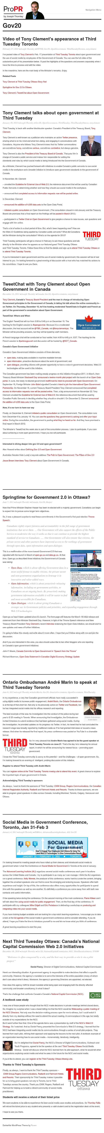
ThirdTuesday (64, 122)
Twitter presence (69, 137)
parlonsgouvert (26, 340)
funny (19, 147)
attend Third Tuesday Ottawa (84, 247)
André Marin (53, 701)
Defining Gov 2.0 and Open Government (44, 449)
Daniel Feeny (39, 1042)
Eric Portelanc (50, 905)
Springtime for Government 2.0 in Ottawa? (46, 497)
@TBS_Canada (41, 328)
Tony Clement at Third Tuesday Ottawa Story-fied (24, 81)
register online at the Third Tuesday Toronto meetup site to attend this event (43, 771)
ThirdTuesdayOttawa (80, 122)
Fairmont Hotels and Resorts (54, 789)
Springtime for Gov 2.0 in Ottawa (17, 87)
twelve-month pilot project (61, 377)
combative (55, 147)
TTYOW (96, 951)
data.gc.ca (53, 554)
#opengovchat (39, 324)
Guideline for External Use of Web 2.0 (32, 184)
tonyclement (91, 48)
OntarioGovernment (58, 692)
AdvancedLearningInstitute (54, 832)
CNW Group (59, 785)
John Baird (35, 384)
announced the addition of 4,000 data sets (22, 204)
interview (50, 623)
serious (36, 147)
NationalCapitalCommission (56, 951)
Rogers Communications (77, 785)
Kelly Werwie (29, 878)
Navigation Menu (93, 9)
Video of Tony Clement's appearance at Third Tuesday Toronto (49, 41)
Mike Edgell (35, 905)
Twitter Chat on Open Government (34, 219)
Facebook (73, 704)
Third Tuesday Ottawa (72, 1046)
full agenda (18, 917)
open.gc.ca (40, 554)
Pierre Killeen (90, 898)
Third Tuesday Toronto (65, 54)
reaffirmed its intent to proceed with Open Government (69, 380)
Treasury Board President (36, 299)
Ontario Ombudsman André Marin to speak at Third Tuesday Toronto (50, 684)
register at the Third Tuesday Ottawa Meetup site (50, 1058)
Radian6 (33, 789)
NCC (71, 951)
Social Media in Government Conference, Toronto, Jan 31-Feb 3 (45, 824)
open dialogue (13, 364)
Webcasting (77, 1008)
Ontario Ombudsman (72, 701)
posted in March (62, 213)
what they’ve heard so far (64, 420)
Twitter (61, 704)
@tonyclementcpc (61, 328)
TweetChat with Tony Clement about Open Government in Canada (46, 286)
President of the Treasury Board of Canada (44, 153)
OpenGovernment (58, 48)
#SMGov (38, 832)
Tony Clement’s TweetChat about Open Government (26, 92)
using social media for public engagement (36, 901)
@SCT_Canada (70, 340)
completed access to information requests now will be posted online (48, 193)
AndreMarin (36, 692)
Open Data (16, 567)
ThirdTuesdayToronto (76, 48)
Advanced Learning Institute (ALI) (21, 871)
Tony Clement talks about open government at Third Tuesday (51, 115)
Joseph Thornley (27, 48)
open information (14, 361)
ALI (68, 832)
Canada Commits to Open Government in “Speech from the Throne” (46, 651)
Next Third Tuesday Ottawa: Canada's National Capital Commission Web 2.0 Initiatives (51, 943)
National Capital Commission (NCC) (67, 994)
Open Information (20, 583)
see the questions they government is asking (59, 416)
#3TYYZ (39, 48)
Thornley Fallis (94, 1102)
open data (11, 357)
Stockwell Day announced (36, 377)
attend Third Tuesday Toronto (18, 251)
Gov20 (47, 48)
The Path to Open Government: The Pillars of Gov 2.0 (70, 454)
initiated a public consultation (16, 210)
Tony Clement (26, 54)
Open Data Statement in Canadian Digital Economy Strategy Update (49, 656)
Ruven (34, 1125)
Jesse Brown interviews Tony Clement (20, 460)
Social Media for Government (55, 865)
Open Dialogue (18, 603)
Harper (49, 502)
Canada (40, 294)
